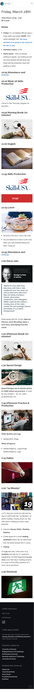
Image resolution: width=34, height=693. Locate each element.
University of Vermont (9, 649)
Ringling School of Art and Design (13, 651)
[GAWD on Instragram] (3, 622)
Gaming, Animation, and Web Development (16, 636)
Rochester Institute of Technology (13, 656)
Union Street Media (8, 672)
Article (5, 75)
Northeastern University (10, 654)
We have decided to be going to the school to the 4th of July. (17, 42)
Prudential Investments (9, 676)
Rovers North (6, 674)
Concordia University (9, 659)
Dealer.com (6, 669)
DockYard (5, 679)
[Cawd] (2, 3)
